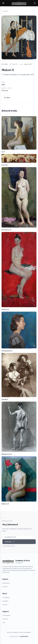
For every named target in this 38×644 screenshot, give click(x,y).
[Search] (34, 3)
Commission (6, 615)
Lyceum (4, 604)
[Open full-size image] (19, 37)
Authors (4, 586)
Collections (6, 583)
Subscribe (8, 542)
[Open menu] (3, 3)
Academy (5, 601)
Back (6, 11)
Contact (5, 619)
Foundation (6, 597)
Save (8, 97)
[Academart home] (19, 3)
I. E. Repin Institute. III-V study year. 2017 (18, 74)
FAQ (3, 622)
